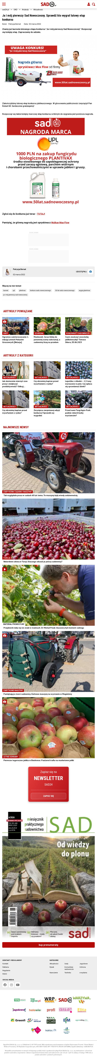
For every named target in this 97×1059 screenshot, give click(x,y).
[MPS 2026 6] (48, 876)
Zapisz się (48, 796)
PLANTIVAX (22, 290)
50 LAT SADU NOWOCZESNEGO (64, 290)
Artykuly (25, 10)
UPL (14, 290)
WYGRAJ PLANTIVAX (84, 290)
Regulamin (6, 970)
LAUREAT (5, 290)
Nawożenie (54, 973)
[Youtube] (17, 984)
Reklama (6, 967)
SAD (15, 10)
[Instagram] (11, 984)
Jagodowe (84, 964)
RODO (5, 974)
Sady (66, 964)
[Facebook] (90, 271)
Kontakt (5, 964)
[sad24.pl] (48, 4)
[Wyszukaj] (93, 4)
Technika (68, 973)
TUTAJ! (41, 214)
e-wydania (83, 973)
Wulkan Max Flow (60, 222)
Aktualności (38, 10)
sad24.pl (5, 10)
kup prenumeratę (48, 944)
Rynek (52, 967)
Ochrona (83, 967)
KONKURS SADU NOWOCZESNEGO (40, 290)
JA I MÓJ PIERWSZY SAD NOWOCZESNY (15, 295)
